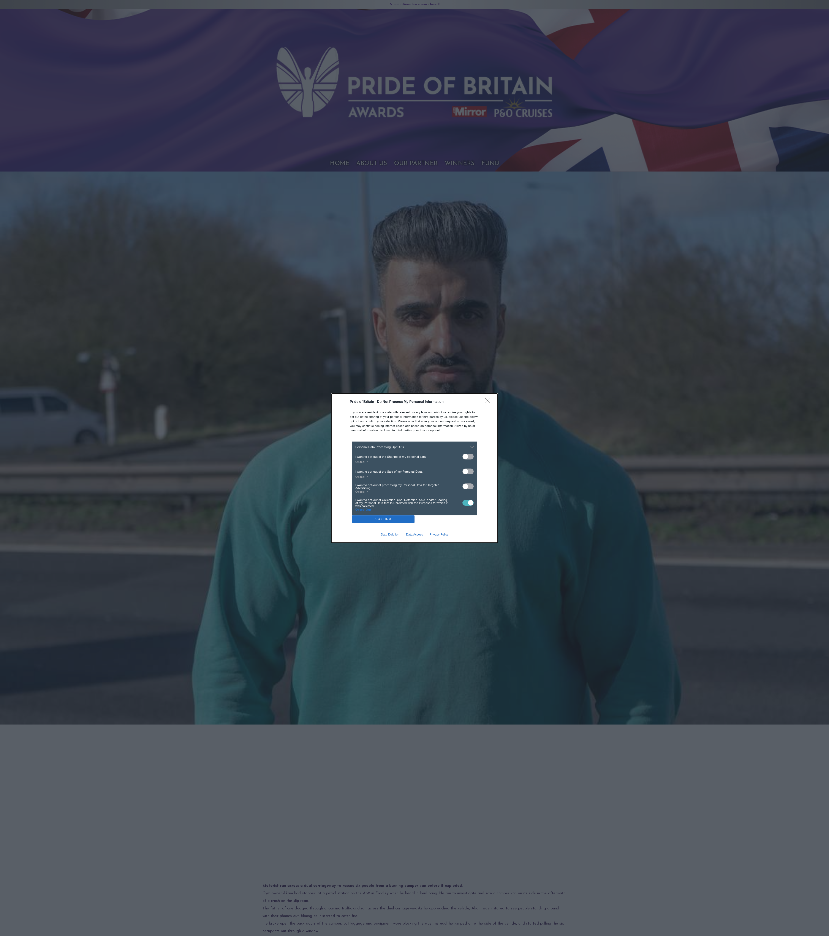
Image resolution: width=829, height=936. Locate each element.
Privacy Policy (439, 534)
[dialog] (414, 468)
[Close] (489, 402)
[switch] (468, 456)
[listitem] (414, 447)
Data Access (414, 534)
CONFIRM (383, 519)
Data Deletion (390, 534)
